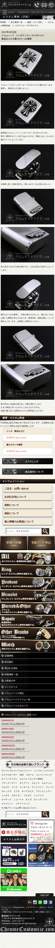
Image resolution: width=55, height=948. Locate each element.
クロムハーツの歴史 (14, 693)
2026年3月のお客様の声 (13, 757)
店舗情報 (9, 655)
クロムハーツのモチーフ (16, 706)
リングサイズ (11, 687)
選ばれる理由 (11, 668)
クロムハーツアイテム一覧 (17, 699)
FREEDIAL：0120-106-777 (13, 921)
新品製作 (9, 662)
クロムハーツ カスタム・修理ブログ (21, 715)
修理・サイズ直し (35, 22)
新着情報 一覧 (11, 674)
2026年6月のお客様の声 (13, 732)
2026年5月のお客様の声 (13, 740)
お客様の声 (10, 680)
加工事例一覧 (17, 22)
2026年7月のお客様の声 (13, 724)
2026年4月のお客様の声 (13, 749)
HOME (3, 22)
